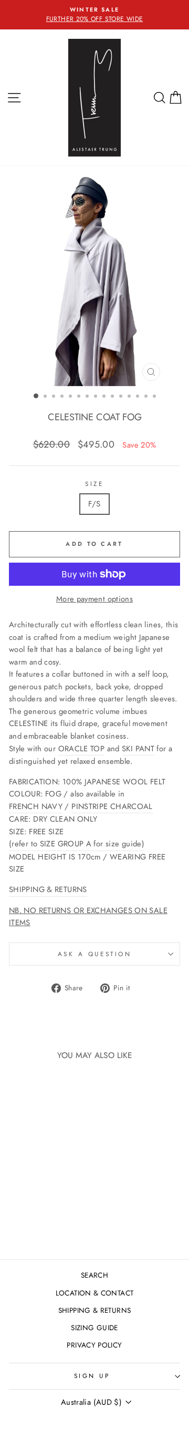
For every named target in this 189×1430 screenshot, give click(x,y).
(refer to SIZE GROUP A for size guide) (76, 843)
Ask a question (94, 953)
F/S (94, 504)
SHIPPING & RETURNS (48, 889)
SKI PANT (138, 748)
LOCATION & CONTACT (95, 1293)
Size (94, 483)
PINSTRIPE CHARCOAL (112, 806)
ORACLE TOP (81, 748)
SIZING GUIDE (94, 1327)
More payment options (94, 599)
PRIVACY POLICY (94, 1345)
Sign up (92, 1375)
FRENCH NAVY (35, 806)
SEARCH (94, 1275)
